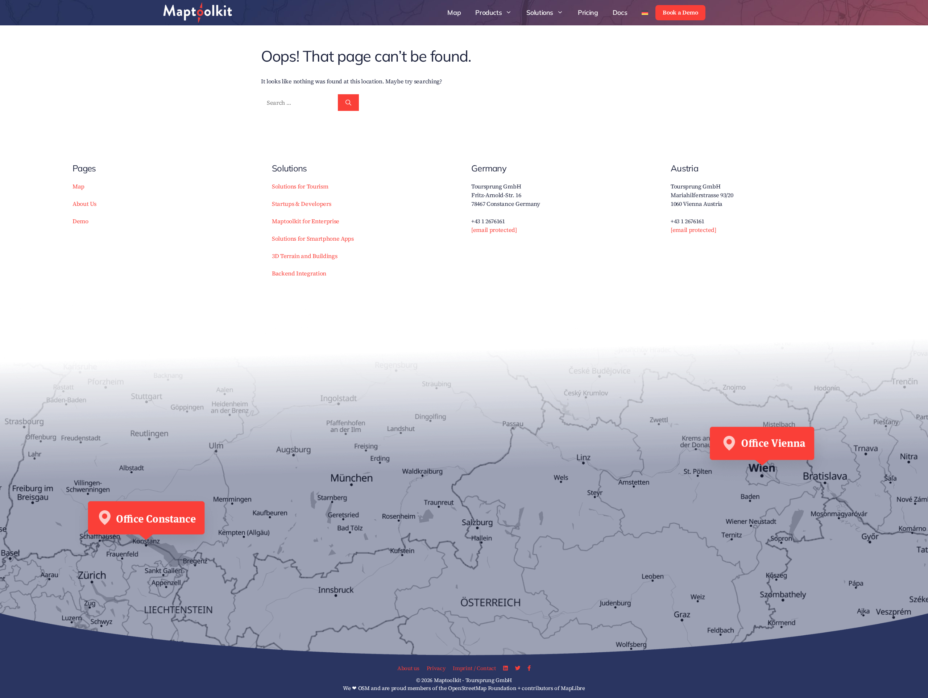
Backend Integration (299, 273)
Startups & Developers (301, 204)
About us (408, 668)
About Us (84, 204)
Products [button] (488, 12)
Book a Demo (680, 12)
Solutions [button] (539, 12)
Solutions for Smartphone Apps (313, 238)
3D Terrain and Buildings (304, 256)
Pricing (588, 12)
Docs (620, 12)
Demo (80, 221)
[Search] (348, 102)
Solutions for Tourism (300, 186)
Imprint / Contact (474, 668)
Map (454, 12)
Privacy (436, 668)
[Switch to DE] (644, 13)
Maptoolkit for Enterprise (305, 221)
